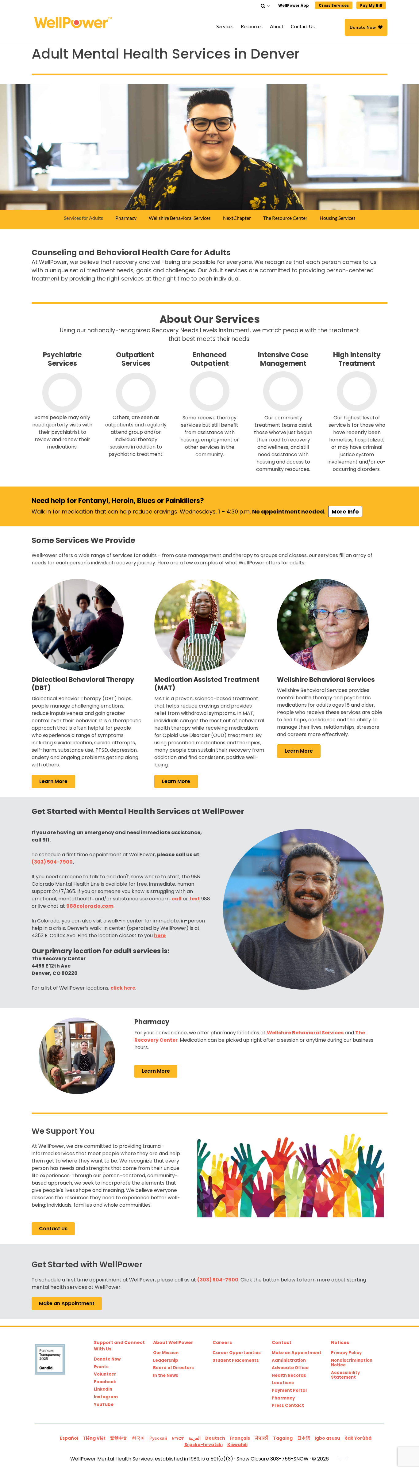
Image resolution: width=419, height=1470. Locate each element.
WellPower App (293, 5)
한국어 (138, 1438)
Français (240, 1438)
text (194, 898)
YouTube (103, 1404)
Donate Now (363, 27)
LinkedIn (103, 1389)
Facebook (105, 1382)
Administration (289, 1360)
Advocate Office (290, 1367)
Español (69, 1438)
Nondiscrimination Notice (351, 1363)
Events (101, 1367)
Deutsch (215, 1438)
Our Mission (166, 1352)
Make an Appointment (296, 1352)
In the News (165, 1375)
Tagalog (283, 1438)
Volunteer (105, 1374)
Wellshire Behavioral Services (305, 1032)
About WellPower (173, 1342)
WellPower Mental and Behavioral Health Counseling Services (74, 22)
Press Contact (288, 1405)
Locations (283, 1382)
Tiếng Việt (94, 1438)
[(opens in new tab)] (78, 624)
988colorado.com (89, 906)
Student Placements (236, 1360)
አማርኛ (178, 1438)
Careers (222, 1342)
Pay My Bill (371, 5)
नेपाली (261, 1438)
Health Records (289, 1375)
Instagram (106, 1397)
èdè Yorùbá (358, 1438)
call (177, 898)
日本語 (303, 1438)
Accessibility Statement (345, 1375)
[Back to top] (402, 1453)
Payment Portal (289, 1390)
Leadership (165, 1360)
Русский (158, 1438)
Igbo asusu (327, 1438)
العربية (195, 1438)
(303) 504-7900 (52, 861)
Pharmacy (283, 1398)
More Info (345, 511)
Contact (281, 1342)
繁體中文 (118, 1438)
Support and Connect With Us (119, 1345)
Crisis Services (334, 5)
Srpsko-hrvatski (203, 1444)
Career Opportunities (237, 1352)
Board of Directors (173, 1367)
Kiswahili (237, 1444)
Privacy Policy (346, 1352)
